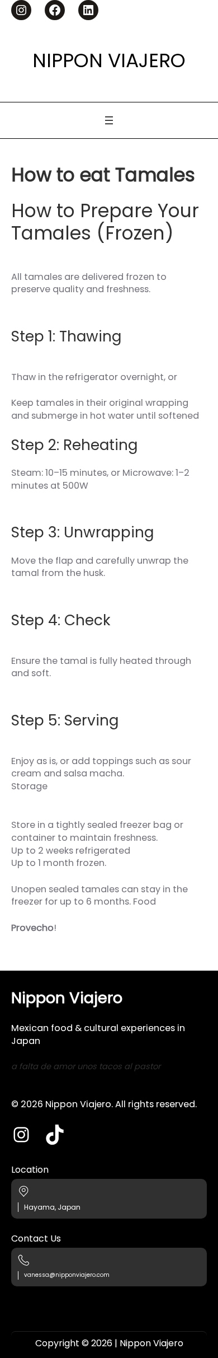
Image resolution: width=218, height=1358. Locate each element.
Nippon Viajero (109, 60)
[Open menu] (109, 120)
